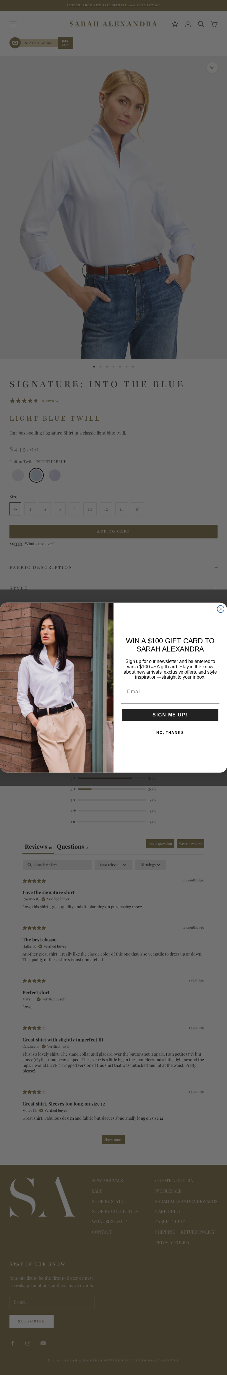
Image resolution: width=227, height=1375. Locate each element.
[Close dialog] (220, 609)
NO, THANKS (170, 732)
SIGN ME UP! (170, 714)
